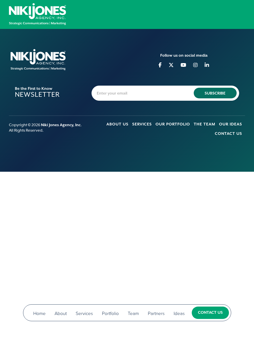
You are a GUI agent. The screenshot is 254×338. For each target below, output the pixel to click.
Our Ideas (230, 124)
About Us (117, 124)
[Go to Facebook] (160, 65)
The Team (204, 124)
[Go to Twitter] (171, 65)
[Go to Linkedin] (207, 65)
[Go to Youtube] (184, 65)
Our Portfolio (173, 124)
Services (142, 124)
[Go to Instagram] (195, 65)
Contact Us (228, 133)
